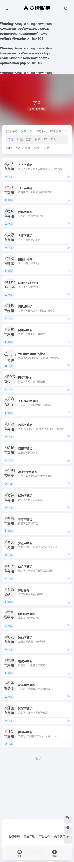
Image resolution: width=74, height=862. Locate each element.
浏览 (37, 148)
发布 (18, 148)
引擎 (20, 139)
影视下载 (41, 131)
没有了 (37, 758)
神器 (37, 139)
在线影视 (55, 131)
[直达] (68, 176)
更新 (28, 148)
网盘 (53, 139)
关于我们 (60, 836)
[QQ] (68, 830)
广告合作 (44, 836)
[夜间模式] (68, 839)
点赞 (47, 148)
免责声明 (29, 836)
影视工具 (26, 131)
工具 (29, 139)
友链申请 (14, 836)
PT (45, 139)
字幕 (11, 139)
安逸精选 (12, 131)
